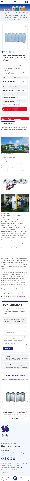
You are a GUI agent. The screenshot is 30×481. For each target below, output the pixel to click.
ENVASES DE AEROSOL (22, 13)
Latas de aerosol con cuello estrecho (15, 15)
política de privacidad (20, 472)
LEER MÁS (15, 418)
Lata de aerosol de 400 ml (16, 298)
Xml (12, 472)
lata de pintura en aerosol (22, 296)
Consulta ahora (9, 109)
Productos (11, 13)
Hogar (5, 13)
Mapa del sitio (6, 472)
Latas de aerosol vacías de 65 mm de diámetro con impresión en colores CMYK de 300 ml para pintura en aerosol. (15, 411)
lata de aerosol (5, 298)
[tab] (8, 123)
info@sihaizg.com (9, 448)
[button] (27, 401)
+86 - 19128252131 (11, 441)
